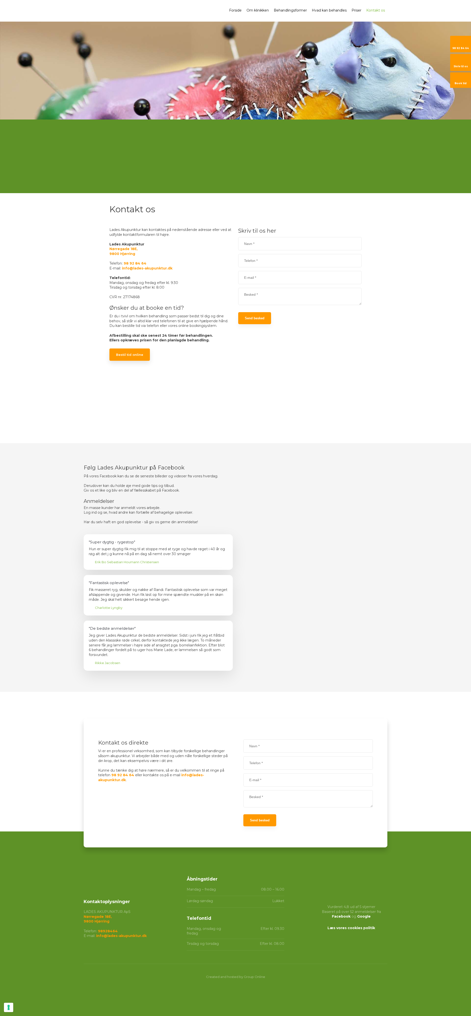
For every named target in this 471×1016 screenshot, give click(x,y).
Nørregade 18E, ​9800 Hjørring (98, 919)
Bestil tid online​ (129, 355)
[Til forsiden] (120, 11)
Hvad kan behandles (329, 10)
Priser (356, 10)
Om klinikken (258, 10)
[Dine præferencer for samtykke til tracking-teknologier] (8, 1007)
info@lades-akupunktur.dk (147, 268)
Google (364, 916)
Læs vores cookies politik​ (351, 928)
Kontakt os (375, 10)
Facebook (341, 916)
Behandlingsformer (290, 10)
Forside (235, 10)
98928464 (108, 931)
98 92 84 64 (135, 263)
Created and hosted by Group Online (235, 977)
